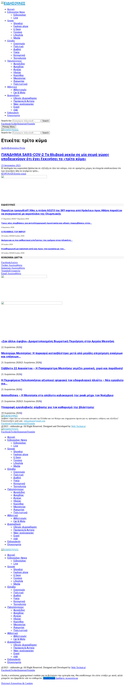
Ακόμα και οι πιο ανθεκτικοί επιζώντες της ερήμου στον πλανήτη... (37, 240)
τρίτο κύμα (21, 173)
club (15, 109)
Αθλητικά (12, 87)
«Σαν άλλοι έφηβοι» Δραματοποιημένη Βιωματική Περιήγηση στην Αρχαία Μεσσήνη (57, 341)
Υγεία (16, 52)
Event (16, 106)
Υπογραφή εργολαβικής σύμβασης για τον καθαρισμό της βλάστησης (47, 407)
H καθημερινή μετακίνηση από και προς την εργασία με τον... (33, 248)
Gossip (10, 20)
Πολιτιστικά (20, 84)
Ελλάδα (11, 41)
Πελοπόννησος (14, 61)
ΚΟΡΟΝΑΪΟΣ (8, 173)
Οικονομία (19, 43)
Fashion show (20, 26)
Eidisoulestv (13, 112)
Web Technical (78, 426)
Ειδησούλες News (16, 12)
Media (16, 37)
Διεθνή (17, 49)
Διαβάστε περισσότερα (67, 678)
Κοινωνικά (19, 55)
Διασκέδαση (13, 95)
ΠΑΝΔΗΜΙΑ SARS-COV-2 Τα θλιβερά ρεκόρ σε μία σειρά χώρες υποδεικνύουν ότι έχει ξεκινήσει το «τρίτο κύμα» (55, 156)
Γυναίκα (17, 32)
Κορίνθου (18, 75)
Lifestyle (18, 35)
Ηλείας (17, 72)
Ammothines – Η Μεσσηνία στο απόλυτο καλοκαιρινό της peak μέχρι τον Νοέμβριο (57, 395)
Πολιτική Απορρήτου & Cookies (17, 683)
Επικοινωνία (13, 115)
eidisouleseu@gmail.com (34, 421)
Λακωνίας (19, 81)
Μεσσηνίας (19, 78)
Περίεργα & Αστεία (23, 101)
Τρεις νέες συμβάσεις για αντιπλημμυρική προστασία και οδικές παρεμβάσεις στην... (46, 223)
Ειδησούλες (19, 14)
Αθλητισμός (20, 89)
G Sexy (17, 29)
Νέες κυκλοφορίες (23, 104)
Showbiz (18, 23)
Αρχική (10, 9)
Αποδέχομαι (49, 678)
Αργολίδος (19, 63)
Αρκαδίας (18, 66)
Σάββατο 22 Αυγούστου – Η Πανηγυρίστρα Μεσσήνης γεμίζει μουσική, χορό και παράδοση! (62, 368)
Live (15, 17)
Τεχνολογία (19, 58)
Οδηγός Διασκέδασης (25, 98)
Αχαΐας (17, 69)
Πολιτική (18, 46)
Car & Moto (19, 92)
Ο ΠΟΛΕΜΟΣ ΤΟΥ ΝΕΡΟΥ (13, 231)
